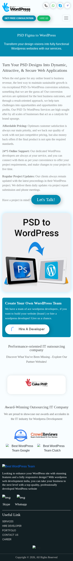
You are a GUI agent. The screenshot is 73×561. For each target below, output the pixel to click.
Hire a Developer (31, 329)
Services (7, 521)
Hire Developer (12, 525)
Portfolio (9, 530)
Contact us (10, 534)
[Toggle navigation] (66, 18)
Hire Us (44, 18)
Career (6, 539)
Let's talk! (46, 199)
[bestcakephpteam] (36, 385)
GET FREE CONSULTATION (19, 18)
